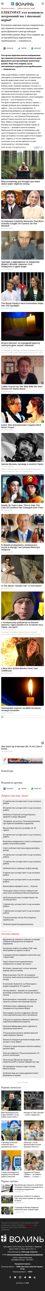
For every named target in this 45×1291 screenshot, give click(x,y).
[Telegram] (25, 1277)
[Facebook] (10, 1277)
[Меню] (2, 4)
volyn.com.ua (29, 1225)
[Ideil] (22, 1283)
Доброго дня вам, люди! (26, 8)
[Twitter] (15, 1277)
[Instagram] (20, 1277)
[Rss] (34, 1277)
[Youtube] (30, 1277)
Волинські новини (8, 8)
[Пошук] (42, 3)
